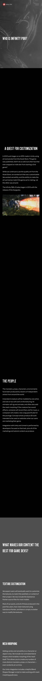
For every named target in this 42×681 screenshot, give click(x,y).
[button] (21, 567)
